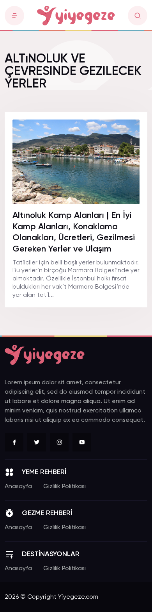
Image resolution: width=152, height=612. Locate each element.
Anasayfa (18, 487)
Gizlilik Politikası (64, 487)
